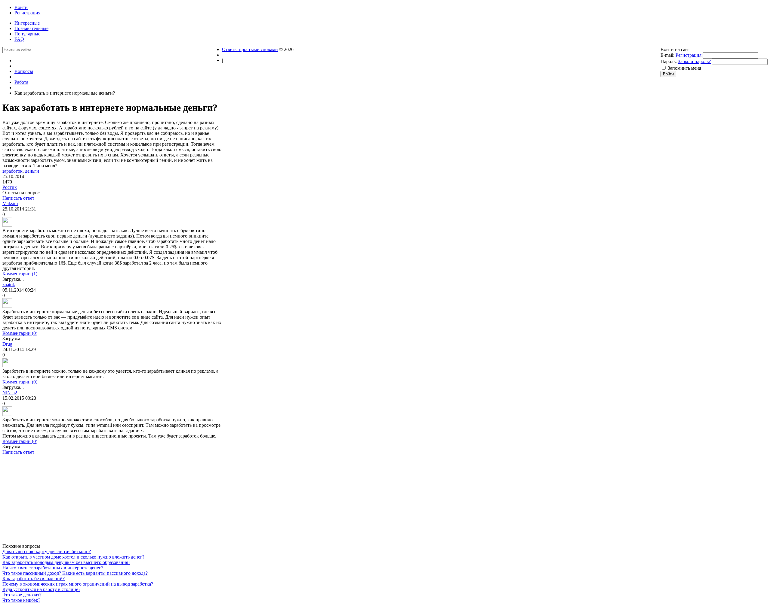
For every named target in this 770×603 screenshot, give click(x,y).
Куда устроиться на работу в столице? (41, 589)
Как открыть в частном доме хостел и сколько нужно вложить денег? (73, 556)
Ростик (9, 187)
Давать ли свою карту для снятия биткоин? (46, 551)
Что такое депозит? (22, 594)
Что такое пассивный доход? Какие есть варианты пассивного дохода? (75, 573)
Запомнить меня (684, 68)
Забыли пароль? (694, 61)
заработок (12, 171)
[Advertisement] (112, 501)
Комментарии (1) (19, 273)
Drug (7, 344)
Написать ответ (18, 198)
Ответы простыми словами (250, 49)
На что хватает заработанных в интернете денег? (52, 567)
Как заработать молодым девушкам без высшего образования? (66, 562)
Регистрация (688, 55)
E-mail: (667, 55)
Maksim (10, 203)
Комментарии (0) (19, 333)
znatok (8, 284)
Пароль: (669, 61)
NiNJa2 (9, 392)
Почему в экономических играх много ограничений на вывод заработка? (77, 583)
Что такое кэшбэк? (21, 600)
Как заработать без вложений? (33, 578)
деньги (32, 171)
